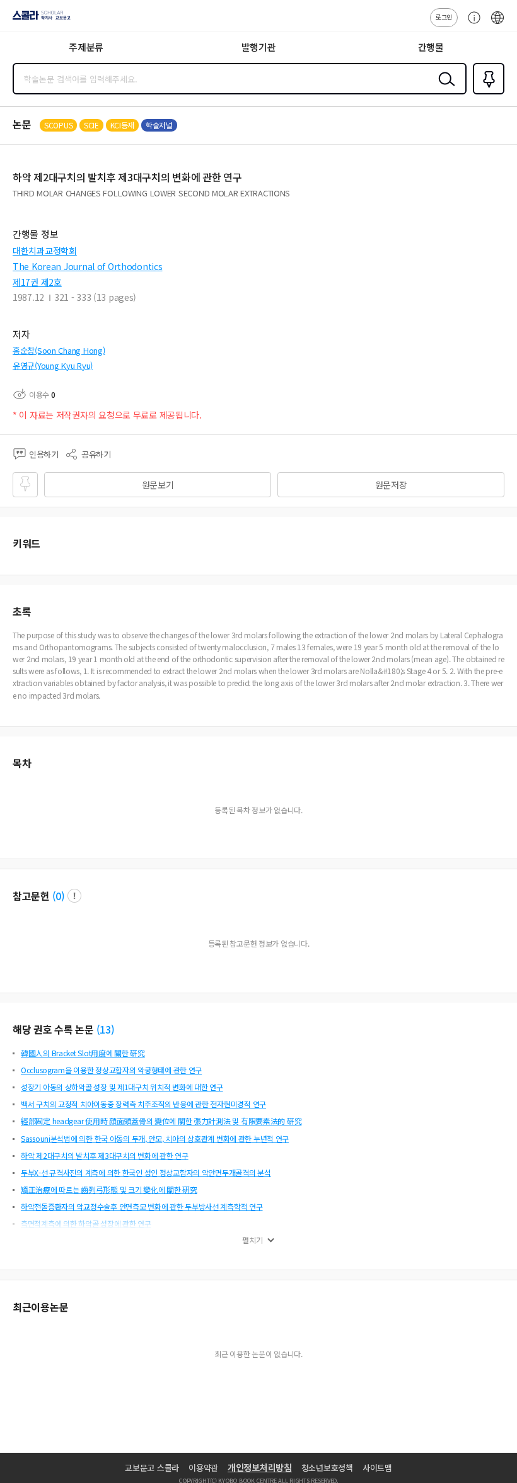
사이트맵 (377, 1468)
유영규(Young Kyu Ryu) (53, 365)
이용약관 (203, 1468)
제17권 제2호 (37, 282)
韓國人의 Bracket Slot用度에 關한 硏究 (83, 1052)
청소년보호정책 (327, 1468)
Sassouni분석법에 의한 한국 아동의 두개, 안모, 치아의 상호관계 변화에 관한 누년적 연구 (155, 1138)
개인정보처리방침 (260, 1467)
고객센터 (471, 24)
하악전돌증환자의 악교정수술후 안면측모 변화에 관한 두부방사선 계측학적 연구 (142, 1206)
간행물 (431, 47)
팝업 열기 (74, 896)
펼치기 (252, 1240)
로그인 (444, 16)
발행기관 (258, 47)
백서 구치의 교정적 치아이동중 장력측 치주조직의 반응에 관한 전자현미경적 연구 (143, 1103)
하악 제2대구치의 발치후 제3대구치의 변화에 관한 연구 (105, 1155)
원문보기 (158, 484)
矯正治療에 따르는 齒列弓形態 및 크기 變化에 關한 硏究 (109, 1189)
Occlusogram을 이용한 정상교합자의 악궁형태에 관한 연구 (111, 1069)
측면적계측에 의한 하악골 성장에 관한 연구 (86, 1223)
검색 (444, 88)
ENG (497, 24)
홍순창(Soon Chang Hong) (59, 350)
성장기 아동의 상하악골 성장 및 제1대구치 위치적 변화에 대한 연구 (122, 1086)
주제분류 (86, 47)
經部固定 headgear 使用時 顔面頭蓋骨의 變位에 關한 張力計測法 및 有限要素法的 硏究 (161, 1120)
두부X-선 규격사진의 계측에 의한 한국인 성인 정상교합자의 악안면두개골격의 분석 (146, 1172)
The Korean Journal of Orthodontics (87, 266)
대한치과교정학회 (45, 250)
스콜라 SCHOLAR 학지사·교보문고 (39, 19)
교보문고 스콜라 (152, 1468)
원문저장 (391, 484)
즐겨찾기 (486, 93)
